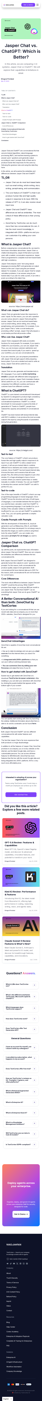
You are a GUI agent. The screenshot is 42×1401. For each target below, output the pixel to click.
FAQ (7, 1345)
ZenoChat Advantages (9, 134)
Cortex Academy (12, 1331)
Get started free (21, 795)
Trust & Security (12, 1278)
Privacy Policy (11, 1287)
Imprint (8, 1301)
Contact (9, 1310)
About (8, 1273)
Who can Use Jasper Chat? (10, 104)
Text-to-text (6, 113)
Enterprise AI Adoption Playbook (18, 1336)
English (6, 1399)
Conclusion (4, 140)
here (34, 723)
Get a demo (28, 5)
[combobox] (7, 1399)
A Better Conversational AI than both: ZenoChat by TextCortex (13, 130)
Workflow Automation (14, 1367)
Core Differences (7, 126)
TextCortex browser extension (22, 678)
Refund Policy (11, 1296)
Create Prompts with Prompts (11, 120)
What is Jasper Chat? (8, 98)
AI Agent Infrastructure (14, 1362)
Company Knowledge (14, 1371)
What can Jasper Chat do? (10, 101)
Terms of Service (12, 1282)
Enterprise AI (10, 1357)
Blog (8, 1322)
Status (8, 1306)
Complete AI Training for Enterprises (19, 1341)
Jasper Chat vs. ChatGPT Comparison (13, 123)
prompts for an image (19, 536)
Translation (5, 107)
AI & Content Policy (13, 1292)
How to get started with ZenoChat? (13, 137)
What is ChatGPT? (7, 110)
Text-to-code (6, 116)
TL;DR (3, 95)
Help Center (10, 1327)
